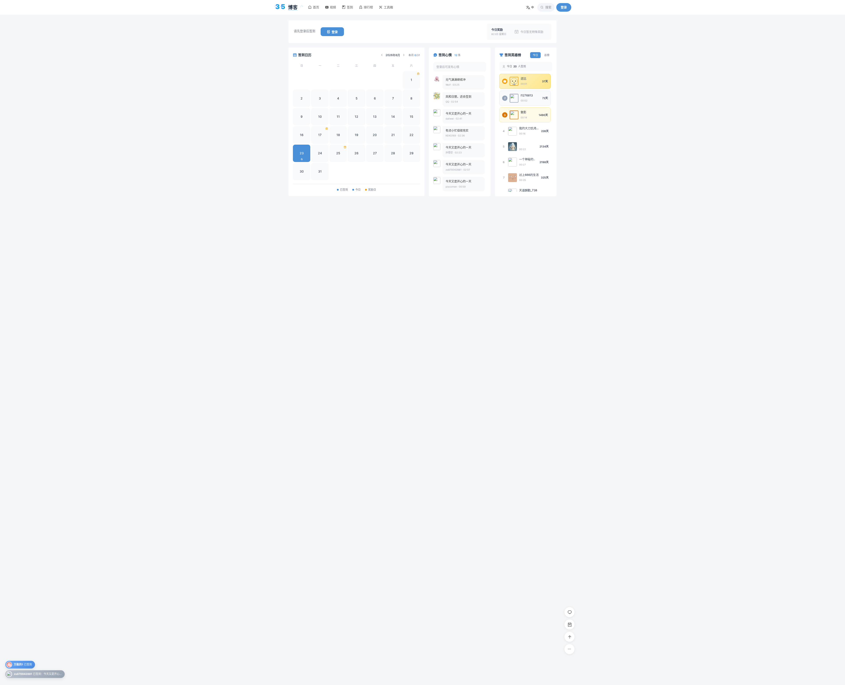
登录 (564, 7)
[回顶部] (569, 637)
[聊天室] (569, 612)
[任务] (569, 624)
